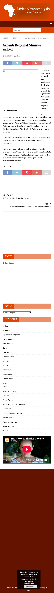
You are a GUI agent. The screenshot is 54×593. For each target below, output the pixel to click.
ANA (18, 56)
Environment (8, 343)
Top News (7, 408)
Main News (7, 374)
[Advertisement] (28, 187)
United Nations (9, 417)
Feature (6, 352)
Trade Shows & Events (12, 413)
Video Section (8, 426)
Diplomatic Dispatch (11, 334)
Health (5, 365)
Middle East (8, 378)
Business (6, 330)
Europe (6, 347)
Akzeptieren (30, 586)
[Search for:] (27, 30)
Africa (5, 325)
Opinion (6, 395)
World (5, 430)
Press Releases (9, 399)
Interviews (7, 369)
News (5, 383)
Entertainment (9, 339)
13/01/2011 (9, 56)
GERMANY (7, 361)
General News (8, 356)
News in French (9, 391)
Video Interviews (10, 421)
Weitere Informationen (29, 582)
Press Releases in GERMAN (14, 404)
